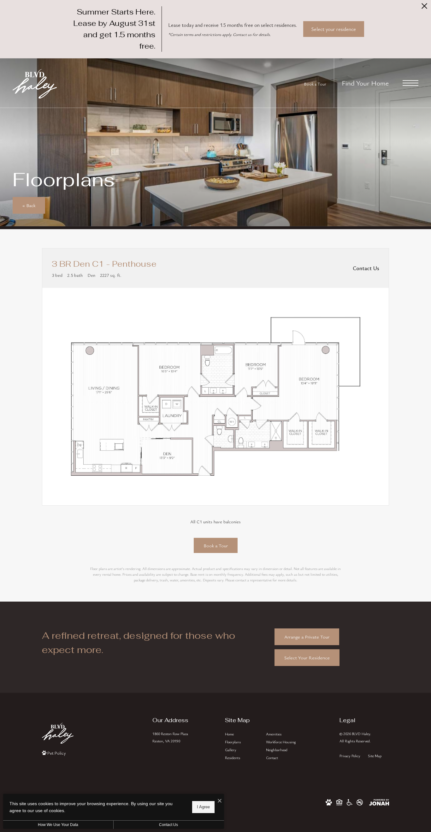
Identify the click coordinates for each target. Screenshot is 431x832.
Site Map (374, 755)
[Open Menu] (410, 83)
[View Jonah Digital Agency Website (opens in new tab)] (379, 801)
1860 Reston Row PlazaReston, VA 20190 (170, 737)
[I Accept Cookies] (219, 800)
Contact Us (168, 825)
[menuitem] (240, 734)
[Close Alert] (424, 7)
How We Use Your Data (58, 825)
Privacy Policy (349, 755)
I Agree (203, 807)
